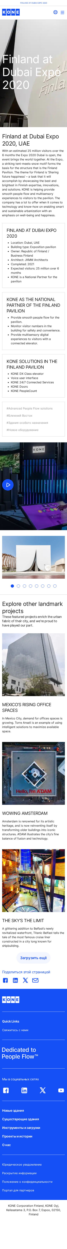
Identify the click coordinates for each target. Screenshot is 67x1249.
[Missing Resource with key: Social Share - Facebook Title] (5, 979)
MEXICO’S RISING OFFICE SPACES (26, 707)
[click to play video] (8, 485)
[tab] (12, 586)
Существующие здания (20, 1119)
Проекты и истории (17, 1136)
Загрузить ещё (33, 958)
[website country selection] (55, 12)
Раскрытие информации (19, 1173)
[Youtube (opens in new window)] (61, 1089)
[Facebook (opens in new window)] (6, 1089)
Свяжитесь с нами (15, 1030)
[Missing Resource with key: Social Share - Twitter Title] (25, 979)
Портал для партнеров (18, 1190)
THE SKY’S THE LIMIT (23, 920)
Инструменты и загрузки (21, 1128)
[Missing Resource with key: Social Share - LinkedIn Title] (15, 979)
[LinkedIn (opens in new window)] (24, 1089)
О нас (6, 1145)
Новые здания (13, 1110)
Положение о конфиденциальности (27, 1181)
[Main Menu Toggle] (62, 12)
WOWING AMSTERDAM (24, 813)
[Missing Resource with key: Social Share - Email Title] (35, 979)
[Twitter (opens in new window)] (42, 1089)
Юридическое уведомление (22, 1164)
